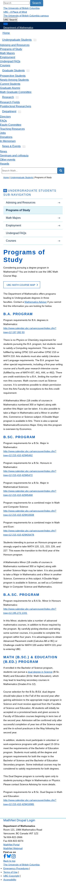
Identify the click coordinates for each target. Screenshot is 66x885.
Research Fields (10, 102)
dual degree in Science (40, 671)
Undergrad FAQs (10, 61)
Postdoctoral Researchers (15, 106)
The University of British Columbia (21, 8)
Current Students (10, 83)
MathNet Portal (11, 844)
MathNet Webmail (13, 848)
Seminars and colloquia (14, 155)
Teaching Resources (12, 128)
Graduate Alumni (10, 88)
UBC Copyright (11, 875)
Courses (5, 65)
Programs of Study (11, 49)
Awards (4, 163)
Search (36, 3)
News (3, 151)
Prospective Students (13, 75)
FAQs (3, 120)
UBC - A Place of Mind (15, 12)
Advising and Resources (14, 45)
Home (6, 33)
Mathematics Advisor (36, 302)
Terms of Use (10, 872)
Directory (5, 116)
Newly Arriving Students (14, 79)
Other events (7, 159)
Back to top (9, 861)
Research (8, 97)
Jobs (3, 133)
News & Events (11, 146)
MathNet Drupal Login (19, 820)
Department (9, 111)
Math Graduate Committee (15, 92)
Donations (6, 137)
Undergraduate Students (17, 39)
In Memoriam (8, 141)
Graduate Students (13, 70)
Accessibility (9, 879)
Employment (7, 57)
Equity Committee (10, 124)
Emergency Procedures (16, 868)
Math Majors (7, 53)
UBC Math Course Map (21, 285)
